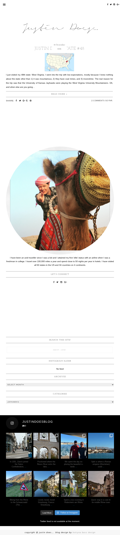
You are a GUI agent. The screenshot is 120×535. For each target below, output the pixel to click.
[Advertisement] (60, 305)
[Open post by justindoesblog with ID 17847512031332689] (19, 446)
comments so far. (103, 101)
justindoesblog (19, 435)
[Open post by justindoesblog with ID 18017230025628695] (101, 484)
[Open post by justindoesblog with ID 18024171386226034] (19, 484)
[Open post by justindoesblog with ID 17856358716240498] (74, 484)
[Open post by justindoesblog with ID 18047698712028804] (46, 446)
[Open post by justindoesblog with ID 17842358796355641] (101, 446)
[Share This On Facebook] (16, 101)
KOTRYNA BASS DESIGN (84, 532)
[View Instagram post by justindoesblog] (29, 456)
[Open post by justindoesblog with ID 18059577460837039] (46, 484)
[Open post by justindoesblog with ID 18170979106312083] (74, 446)
